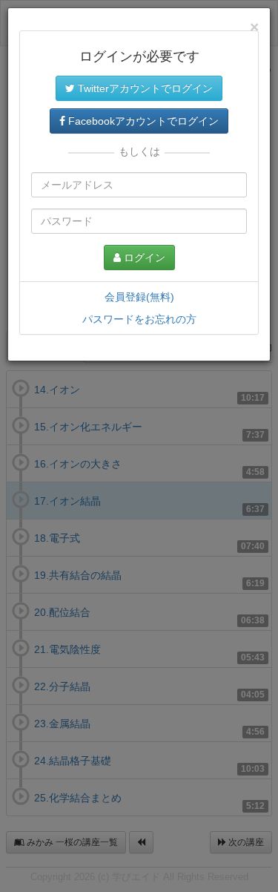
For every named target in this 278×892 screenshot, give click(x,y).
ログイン (143, 257)
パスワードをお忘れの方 (139, 319)
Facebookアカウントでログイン (142, 121)
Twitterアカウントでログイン (144, 88)
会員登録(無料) (139, 297)
